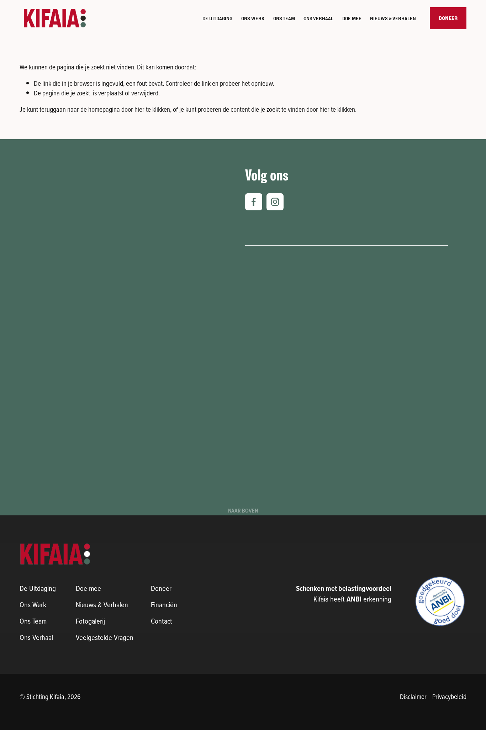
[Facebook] (253, 201)
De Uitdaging (217, 18)
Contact (161, 621)
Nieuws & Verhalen (102, 604)
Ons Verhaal (318, 18)
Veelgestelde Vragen (104, 637)
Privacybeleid (449, 696)
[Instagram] (275, 201)
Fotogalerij (90, 621)
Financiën (164, 604)
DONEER (448, 18)
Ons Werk (252, 18)
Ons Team (284, 18)
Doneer (161, 588)
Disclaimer (413, 696)
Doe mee (351, 18)
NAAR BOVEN (243, 510)
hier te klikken (152, 109)
